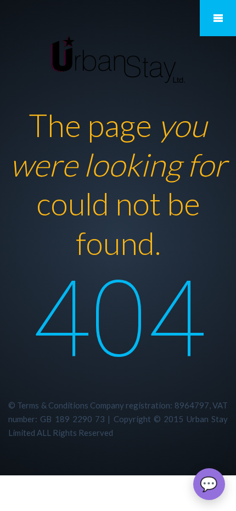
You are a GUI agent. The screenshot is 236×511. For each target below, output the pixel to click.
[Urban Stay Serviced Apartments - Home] (118, 59)
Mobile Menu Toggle (218, 18)
